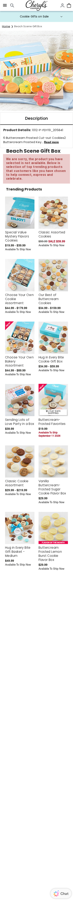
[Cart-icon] (69, 5)
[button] (36, 16)
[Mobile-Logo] (36, 5)
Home (6, 26)
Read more (51, 142)
